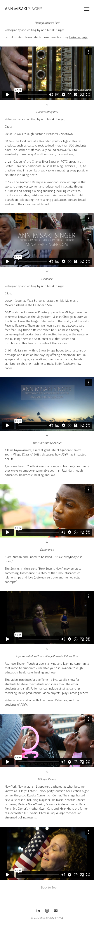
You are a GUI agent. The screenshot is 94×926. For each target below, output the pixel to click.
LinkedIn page (78, 37)
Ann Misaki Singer (24, 9)
